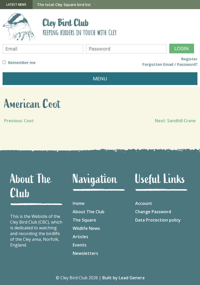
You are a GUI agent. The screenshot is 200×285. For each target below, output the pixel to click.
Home (79, 203)
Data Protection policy (158, 220)
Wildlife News (86, 228)
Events (79, 245)
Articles (80, 237)
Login (181, 48)
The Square (84, 220)
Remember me (22, 62)
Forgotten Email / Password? (169, 64)
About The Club (88, 212)
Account (143, 203)
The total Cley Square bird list (64, 4)
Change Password (153, 212)
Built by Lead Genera (123, 278)
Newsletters (85, 253)
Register (189, 59)
